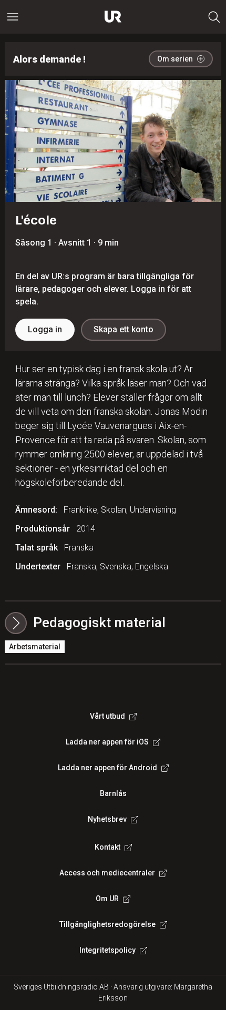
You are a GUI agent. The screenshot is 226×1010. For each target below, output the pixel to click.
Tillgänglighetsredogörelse (107, 924)
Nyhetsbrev (107, 819)
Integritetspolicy (107, 950)
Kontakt (107, 847)
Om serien (175, 59)
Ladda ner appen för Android (107, 767)
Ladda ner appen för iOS (107, 742)
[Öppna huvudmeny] (12, 17)
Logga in (45, 329)
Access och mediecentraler (107, 873)
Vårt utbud (107, 716)
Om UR (107, 898)
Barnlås (113, 793)
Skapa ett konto (123, 329)
